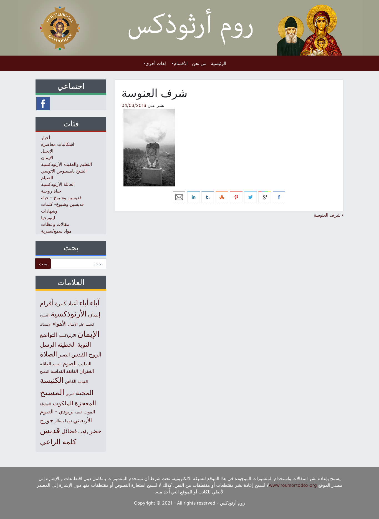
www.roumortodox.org (293, 485)
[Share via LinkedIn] (193, 196)
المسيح (52, 392)
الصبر (64, 355)
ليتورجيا (48, 217)
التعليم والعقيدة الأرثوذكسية (66, 164)
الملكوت (63, 403)
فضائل (69, 431)
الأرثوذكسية (69, 313)
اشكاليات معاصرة (57, 144)
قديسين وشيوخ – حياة (61, 197)
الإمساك (45, 324)
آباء (94, 302)
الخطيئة (66, 344)
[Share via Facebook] (279, 196)
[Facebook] (43, 103)
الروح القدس (86, 354)
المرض (70, 394)
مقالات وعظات (55, 224)
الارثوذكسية (67, 335)
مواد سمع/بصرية (56, 231)
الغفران (86, 371)
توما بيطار (63, 420)
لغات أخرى (155, 63)
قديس (50, 430)
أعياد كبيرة (66, 303)
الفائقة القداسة (64, 371)
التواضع (48, 334)
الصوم (70, 363)
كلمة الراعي (58, 441)
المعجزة (85, 403)
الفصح (44, 372)
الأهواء (60, 323)
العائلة (45, 363)
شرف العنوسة (328, 215)
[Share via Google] (264, 196)
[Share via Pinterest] (236, 196)
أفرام (47, 303)
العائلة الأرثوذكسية (58, 184)
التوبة (84, 344)
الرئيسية (218, 63)
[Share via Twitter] (250, 196)
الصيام (47, 177)
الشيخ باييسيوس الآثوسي (64, 171)
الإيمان (47, 157)
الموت (89, 412)
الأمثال (73, 324)
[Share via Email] (179, 196)
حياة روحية (51, 191)
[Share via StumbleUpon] (222, 196)
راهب (83, 431)
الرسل (48, 344)
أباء (84, 302)
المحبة (85, 393)
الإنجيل (47, 151)
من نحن (199, 63)
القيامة (83, 382)
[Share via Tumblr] (207, 196)
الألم (81, 324)
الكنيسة (52, 380)
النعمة (78, 412)
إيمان (94, 314)
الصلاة (48, 354)
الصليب (84, 363)
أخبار (45, 137)
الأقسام (181, 63)
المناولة (45, 404)
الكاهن (70, 381)
